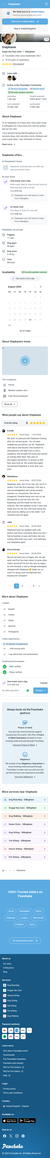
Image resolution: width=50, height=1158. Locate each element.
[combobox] (25, 278)
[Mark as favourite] (46, 4)
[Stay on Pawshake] (27, 690)
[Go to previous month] (35, 286)
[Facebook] (4, 1136)
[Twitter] (10, 1136)
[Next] (39, 586)
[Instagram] (16, 1136)
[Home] (3, 870)
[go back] (3, 4)
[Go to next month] (40, 286)
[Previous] (10, 586)
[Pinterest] (23, 1136)
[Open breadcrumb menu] (10, 870)
